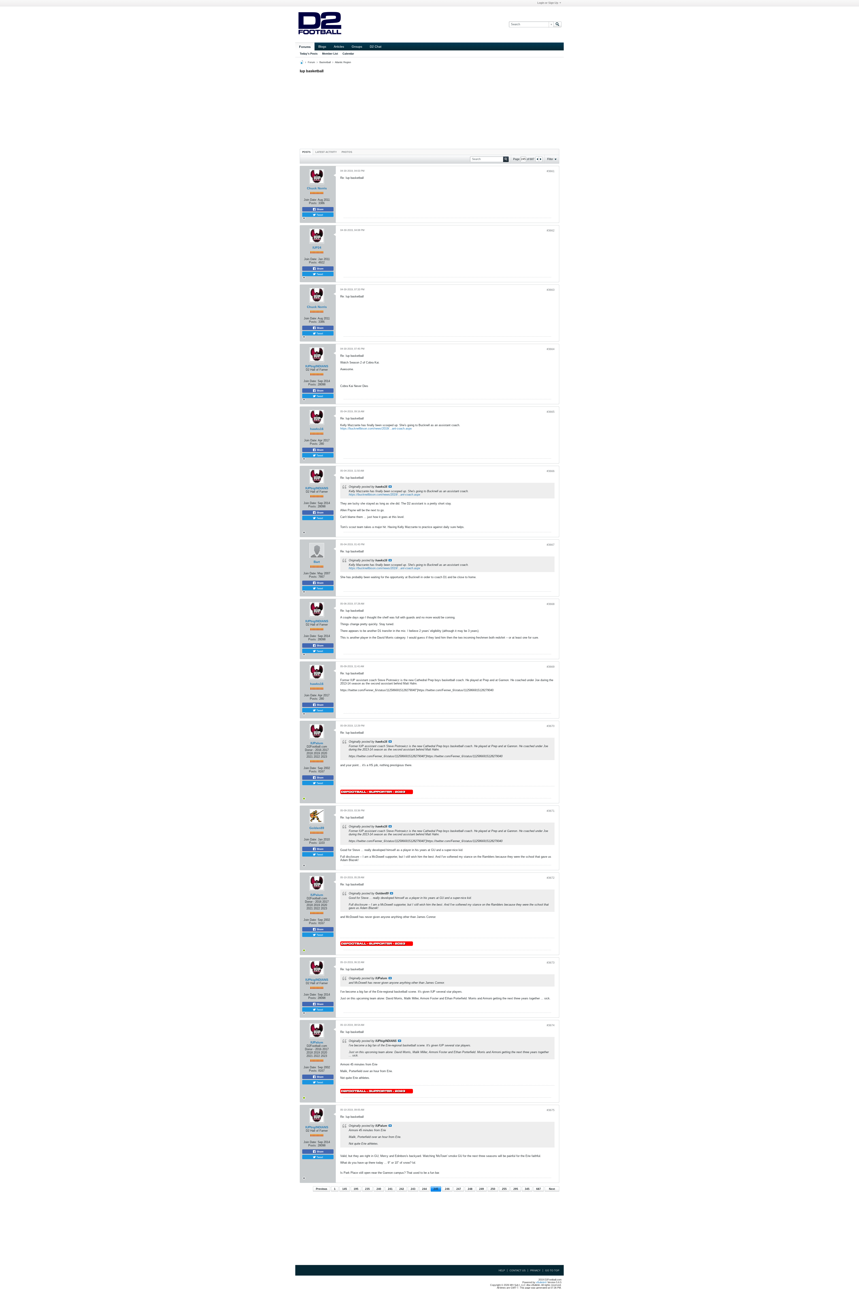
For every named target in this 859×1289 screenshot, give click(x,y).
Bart (317, 562)
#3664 (551, 349)
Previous (321, 1189)
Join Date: (310, 199)
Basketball (325, 62)
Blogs (322, 46)
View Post (390, 486)
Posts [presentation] (306, 152)
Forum (311, 62)
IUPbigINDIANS (316, 366)
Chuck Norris (317, 188)
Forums (305, 47)
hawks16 (316, 429)
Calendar (348, 53)
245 (436, 1189)
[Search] (557, 24)
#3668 (551, 604)
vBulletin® (541, 1282)
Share (319, 209)
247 (458, 1189)
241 (390, 1189)
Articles (339, 46)
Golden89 (316, 828)
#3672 (551, 877)
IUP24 (317, 247)
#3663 (551, 289)
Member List (330, 53)
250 (493, 1189)
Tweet (319, 214)
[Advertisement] (429, 110)
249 (481, 1189)
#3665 (551, 411)
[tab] (306, 152)
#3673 (551, 962)
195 (356, 1189)
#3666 (551, 471)
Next (552, 1189)
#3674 (551, 1025)
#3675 (551, 1110)
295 (515, 1189)
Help (502, 1270)
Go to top (552, 1270)
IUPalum (316, 743)
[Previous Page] (537, 159)
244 (424, 1189)
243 (413, 1189)
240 (378, 1189)
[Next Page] (540, 159)
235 (367, 1189)
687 (538, 1189)
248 (470, 1189)
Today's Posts (309, 53)
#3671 (551, 810)
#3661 (551, 171)
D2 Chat (375, 46)
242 (401, 1189)
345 (527, 1189)
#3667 (551, 544)
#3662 (551, 230)
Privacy (535, 1270)
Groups (357, 46)
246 (447, 1189)
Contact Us (517, 1270)
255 (504, 1189)
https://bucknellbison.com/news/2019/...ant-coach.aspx (376, 428)
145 (344, 1189)
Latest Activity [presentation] (326, 152)
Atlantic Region (343, 62)
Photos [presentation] (347, 152)
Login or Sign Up (547, 2)
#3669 (551, 666)
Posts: (313, 203)
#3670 (551, 726)
